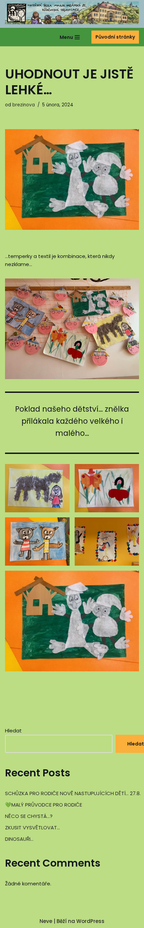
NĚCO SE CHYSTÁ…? (29, 816)
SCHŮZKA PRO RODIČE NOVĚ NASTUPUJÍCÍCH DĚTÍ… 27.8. (73, 793)
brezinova (23, 105)
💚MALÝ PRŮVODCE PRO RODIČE (43, 804)
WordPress (90, 921)
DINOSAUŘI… (19, 838)
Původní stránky (115, 37)
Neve (46, 921)
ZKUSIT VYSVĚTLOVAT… (32, 827)
